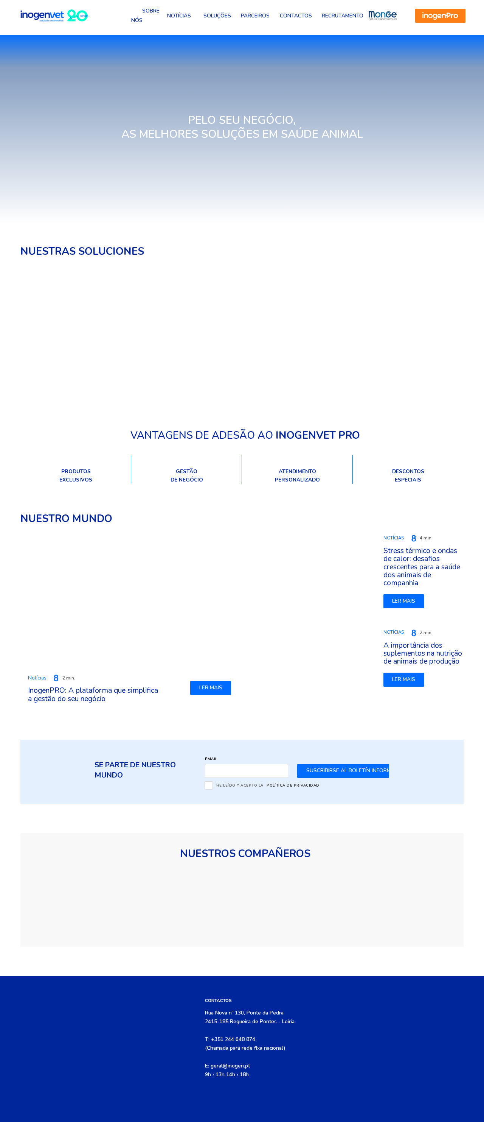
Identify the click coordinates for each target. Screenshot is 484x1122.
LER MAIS (210, 687)
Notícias (179, 15)
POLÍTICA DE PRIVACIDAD (293, 785)
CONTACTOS (296, 15)
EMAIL (211, 758)
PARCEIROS (255, 15)
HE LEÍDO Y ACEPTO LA (268, 785)
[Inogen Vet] (54, 15)
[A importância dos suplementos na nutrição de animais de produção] (311, 657)
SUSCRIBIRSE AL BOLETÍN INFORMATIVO (347, 770)
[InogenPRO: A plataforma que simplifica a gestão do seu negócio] (129, 598)
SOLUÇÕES (217, 15)
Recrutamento (342, 15)
